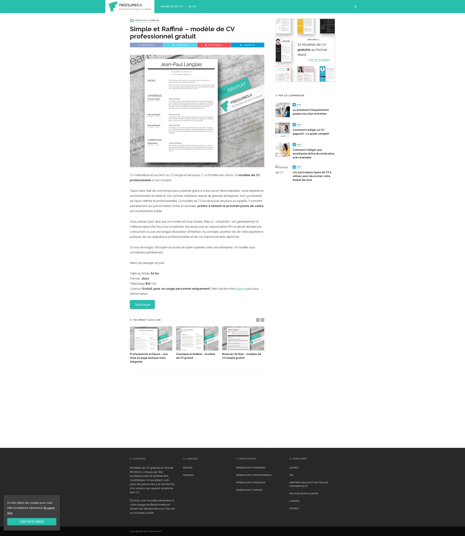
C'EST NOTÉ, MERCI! (31, 521)
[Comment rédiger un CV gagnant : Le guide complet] (282, 129)
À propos (294, 501)
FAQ (291, 475)
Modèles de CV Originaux (250, 482)
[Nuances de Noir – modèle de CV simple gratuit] (243, 338)
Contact (294, 508)
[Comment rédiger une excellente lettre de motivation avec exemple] (282, 149)
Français (188, 475)
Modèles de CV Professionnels (254, 475)
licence (241, 288)
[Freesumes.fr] (129, 6)
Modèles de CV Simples (145, 20)
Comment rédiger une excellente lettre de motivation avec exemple (313, 153)
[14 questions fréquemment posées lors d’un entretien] (282, 109)
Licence (293, 467)
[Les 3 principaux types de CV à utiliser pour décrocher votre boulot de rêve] (282, 301)
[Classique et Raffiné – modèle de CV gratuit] (197, 338)
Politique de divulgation (303, 493)
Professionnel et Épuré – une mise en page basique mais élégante (149, 358)
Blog (193, 6)
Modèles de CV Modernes (250, 467)
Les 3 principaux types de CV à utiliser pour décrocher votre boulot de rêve (312, 176)
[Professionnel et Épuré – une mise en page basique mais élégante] (151, 338)
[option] (151, 345)
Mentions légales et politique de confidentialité (308, 484)
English (187, 467)
